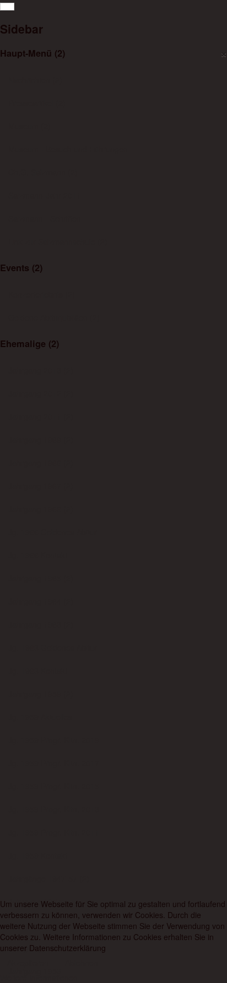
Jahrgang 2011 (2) (40, 416)
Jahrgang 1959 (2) (40, 693)
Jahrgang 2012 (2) (40, 393)
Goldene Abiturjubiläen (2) (54, 317)
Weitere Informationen (39, 977)
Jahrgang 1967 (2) (40, 485)
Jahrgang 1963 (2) (40, 624)
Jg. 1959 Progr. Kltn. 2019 (53, 739)
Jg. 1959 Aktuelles (40, 716)
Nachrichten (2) (35, 79)
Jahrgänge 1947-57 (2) (48, 878)
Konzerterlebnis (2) (41, 294)
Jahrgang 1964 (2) (40, 601)
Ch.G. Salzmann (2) (43, 172)
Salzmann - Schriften (44, 218)
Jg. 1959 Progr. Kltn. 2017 (53, 762)
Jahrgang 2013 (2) (40, 370)
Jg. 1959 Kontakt (37, 855)
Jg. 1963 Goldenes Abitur (52, 647)
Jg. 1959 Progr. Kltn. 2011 (53, 832)
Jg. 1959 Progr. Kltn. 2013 (53, 809)
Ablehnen (81, 962)
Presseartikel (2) (37, 102)
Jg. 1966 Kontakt (37, 555)
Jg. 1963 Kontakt (37, 670)
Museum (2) (29, 125)
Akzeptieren (27, 962)
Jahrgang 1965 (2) (40, 578)
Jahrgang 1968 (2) (40, 462)
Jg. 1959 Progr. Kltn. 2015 (53, 786)
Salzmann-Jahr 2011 (44, 195)
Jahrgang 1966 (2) (40, 508)
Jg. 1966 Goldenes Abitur (52, 531)
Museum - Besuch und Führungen (68, 149)
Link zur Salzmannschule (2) (57, 241)
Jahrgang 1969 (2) (40, 439)
